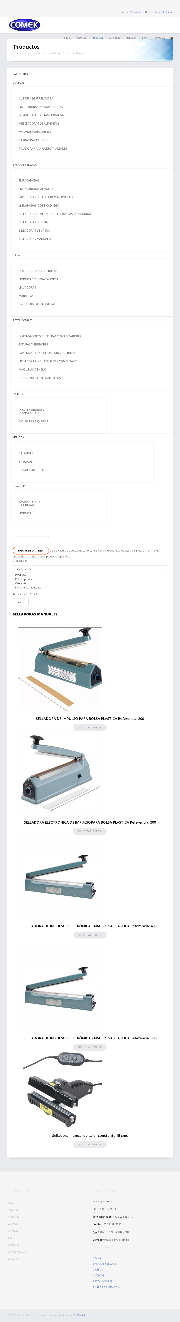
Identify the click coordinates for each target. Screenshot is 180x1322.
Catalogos (13, 1223)
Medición (18, 437)
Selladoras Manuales (35, 239)
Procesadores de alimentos (40, 378)
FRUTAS (97, 1257)
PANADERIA (19, 486)
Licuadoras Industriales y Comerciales (48, 361)
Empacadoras (29, 180)
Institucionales (22, 320)
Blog (9, 1237)
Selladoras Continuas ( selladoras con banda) (55, 214)
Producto (20, 575)
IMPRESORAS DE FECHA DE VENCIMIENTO (46, 197)
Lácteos (18, 394)
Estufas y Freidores (33, 344)
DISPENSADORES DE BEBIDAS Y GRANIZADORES (50, 336)
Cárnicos (18, 82)
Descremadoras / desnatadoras (31, 411)
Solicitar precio (90, 727)
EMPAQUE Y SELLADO (105, 1263)
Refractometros (31, 470)
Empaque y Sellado (49, 53)
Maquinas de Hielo (32, 369)
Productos (28, 53)
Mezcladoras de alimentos (39, 123)
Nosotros (12, 1209)
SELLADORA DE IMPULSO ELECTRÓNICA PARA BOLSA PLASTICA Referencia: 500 (90, 1038)
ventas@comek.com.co (161, 12)
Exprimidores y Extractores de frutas (47, 353)
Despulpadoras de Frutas (38, 271)
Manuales (12, 1230)
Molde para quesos (33, 421)
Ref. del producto (25, 579)
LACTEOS (98, 1269)
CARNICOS (98, 1275)
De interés (13, 1244)
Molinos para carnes (35, 132)
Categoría (20, 583)
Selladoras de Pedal (34, 222)
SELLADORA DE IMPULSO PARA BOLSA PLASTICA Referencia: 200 (90, 718)
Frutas (17, 255)
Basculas (26, 462)
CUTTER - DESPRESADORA (36, 98)
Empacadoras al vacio (36, 189)
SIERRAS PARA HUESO (33, 140)
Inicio (16, 53)
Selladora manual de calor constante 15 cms (90, 1135)
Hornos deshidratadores (38, 279)
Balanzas (26, 453)
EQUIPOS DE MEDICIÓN (106, 1287)
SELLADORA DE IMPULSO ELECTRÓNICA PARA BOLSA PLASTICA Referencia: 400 (90, 926)
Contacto (12, 1258)
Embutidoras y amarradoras (41, 107)
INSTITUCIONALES (102, 1281)
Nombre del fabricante (28, 587)
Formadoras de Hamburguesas (42, 115)
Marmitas (26, 296)
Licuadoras (27, 287)
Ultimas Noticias (16, 1251)
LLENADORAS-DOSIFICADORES (39, 205)
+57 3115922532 (133, 12)
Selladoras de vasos (34, 230)
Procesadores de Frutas (37, 304)
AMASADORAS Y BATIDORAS (30, 503)
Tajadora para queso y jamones (43, 148)
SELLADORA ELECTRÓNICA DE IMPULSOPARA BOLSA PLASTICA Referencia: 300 (90, 822)
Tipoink (81, 1315)
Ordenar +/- (24, 569)
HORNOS (25, 513)
